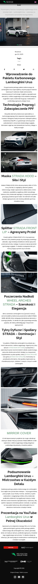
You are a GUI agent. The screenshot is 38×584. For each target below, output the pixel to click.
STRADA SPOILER (30, 354)
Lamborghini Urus (17, 516)
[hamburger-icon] (31, 2)
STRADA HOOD (23, 176)
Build (19, 5)
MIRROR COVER (19, 433)
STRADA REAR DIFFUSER (16, 347)
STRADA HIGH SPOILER (17, 357)
